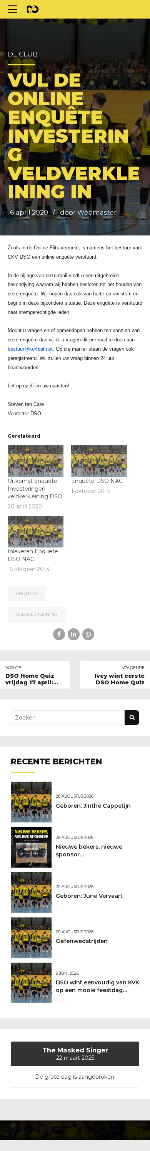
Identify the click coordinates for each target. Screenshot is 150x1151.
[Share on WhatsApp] (88, 634)
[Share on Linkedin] (74, 634)
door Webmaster (88, 212)
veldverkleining (36, 614)
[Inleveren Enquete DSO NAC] (35, 532)
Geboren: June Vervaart (89, 895)
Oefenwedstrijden (82, 941)
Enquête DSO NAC (97, 480)
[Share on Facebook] (59, 634)
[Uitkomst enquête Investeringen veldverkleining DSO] (35, 461)
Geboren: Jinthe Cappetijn (93, 805)
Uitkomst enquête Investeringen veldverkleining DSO (35, 488)
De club (23, 54)
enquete (26, 593)
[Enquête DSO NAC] (99, 461)
